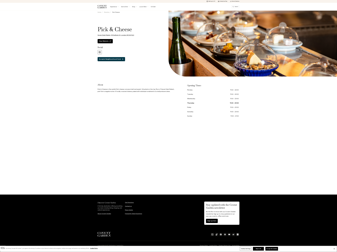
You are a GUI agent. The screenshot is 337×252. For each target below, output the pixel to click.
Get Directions (129, 202)
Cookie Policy (213, 245)
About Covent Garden (104, 213)
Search (236, 6)
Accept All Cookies (271, 248)
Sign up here (211, 221)
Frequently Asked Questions (133, 213)
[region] (168, 249)
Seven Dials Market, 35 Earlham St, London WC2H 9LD (116, 35)
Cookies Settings (245, 248)
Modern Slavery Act (224, 245)
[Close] (334, 249)
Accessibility (235, 245)
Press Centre (129, 210)
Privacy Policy (204, 245)
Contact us (128, 206)
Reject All (258, 248)
